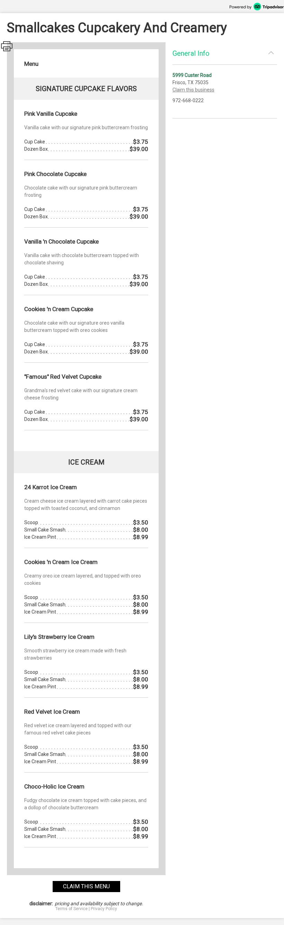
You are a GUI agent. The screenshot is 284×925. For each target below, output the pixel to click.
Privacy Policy (104, 908)
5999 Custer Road (192, 75)
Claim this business (193, 89)
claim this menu (86, 886)
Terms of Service (71, 908)
